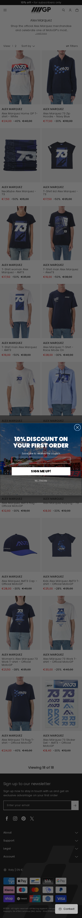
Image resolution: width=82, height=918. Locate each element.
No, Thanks (41, 480)
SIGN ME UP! (41, 471)
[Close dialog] (77, 427)
